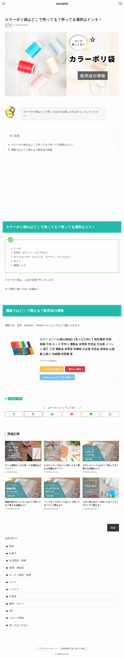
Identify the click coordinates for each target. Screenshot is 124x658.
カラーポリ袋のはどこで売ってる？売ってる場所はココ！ (42, 144)
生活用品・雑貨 (15, 399)
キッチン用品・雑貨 (20, 575)
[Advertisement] (62, 186)
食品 (11, 546)
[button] (14, 414)
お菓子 (12, 553)
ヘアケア (14, 589)
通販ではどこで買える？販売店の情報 (31, 150)
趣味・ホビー (16, 603)
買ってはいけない (19, 625)
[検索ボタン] (120, 3)
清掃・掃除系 (16, 567)
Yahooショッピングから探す (57, 377)
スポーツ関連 (16, 618)
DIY (11, 611)
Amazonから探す (51, 369)
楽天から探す (75, 369)
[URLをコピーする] (110, 414)
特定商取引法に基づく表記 (73, 648)
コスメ (12, 582)
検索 (113, 527)
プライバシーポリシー (49, 648)
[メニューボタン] (3, 3)
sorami (62, 3)
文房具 (12, 596)
